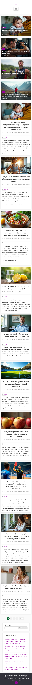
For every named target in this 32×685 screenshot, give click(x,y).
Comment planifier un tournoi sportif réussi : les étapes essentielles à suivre (14, 74)
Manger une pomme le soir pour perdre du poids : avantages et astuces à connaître (16, 434)
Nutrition (6, 189)
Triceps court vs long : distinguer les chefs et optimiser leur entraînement (16, 52)
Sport (4, 49)
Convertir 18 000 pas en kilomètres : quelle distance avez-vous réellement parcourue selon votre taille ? (15, 95)
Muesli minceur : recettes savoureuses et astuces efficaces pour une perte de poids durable (16, 232)
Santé (4, 27)
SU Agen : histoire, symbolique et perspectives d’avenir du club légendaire (16, 384)
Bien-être (6, 596)
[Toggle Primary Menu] (16, 9)
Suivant (22, 618)
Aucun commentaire (25, 132)
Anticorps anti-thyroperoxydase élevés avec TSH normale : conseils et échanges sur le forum (16, 536)
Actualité (6, 394)
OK (16, 682)
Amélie (15, 132)
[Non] (30, 679)
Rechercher (8, 625)
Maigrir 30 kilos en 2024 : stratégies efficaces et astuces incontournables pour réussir (16, 179)
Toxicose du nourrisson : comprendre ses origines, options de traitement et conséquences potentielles (15, 31)
